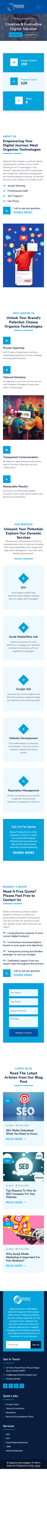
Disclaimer (11, 1412)
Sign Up (35, 1344)
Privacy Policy (12, 1404)
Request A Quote (24, 1032)
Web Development (14, 1450)
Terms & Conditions (15, 1408)
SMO (8, 1224)
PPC (8, 1438)
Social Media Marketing (17, 1442)
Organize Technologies (19, 1462)
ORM (8, 1446)
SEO (8, 1100)
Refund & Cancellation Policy (20, 1416)
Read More (14, 1139)
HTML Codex (34, 1466)
